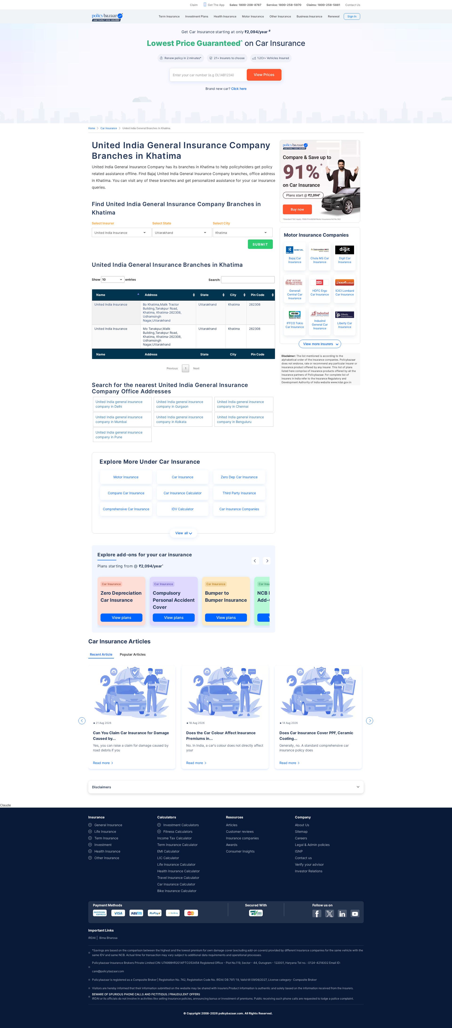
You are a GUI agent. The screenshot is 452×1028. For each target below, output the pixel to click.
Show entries (114, 279)
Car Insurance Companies (239, 509)
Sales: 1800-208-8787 (245, 5)
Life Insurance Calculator (176, 864)
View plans (121, 617)
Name (100, 295)
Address (151, 295)
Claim (194, 5)
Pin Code (257, 295)
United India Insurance (110, 304)
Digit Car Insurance (344, 260)
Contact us (303, 858)
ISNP (299, 851)
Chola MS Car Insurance (320, 260)
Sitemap (301, 831)
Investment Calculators (181, 825)
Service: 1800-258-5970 (283, 5)
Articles (231, 825)
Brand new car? (226, 89)
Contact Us (352, 5)
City (233, 295)
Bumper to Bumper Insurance (226, 596)
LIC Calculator (168, 858)
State (204, 295)
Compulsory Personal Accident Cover (174, 600)
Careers (301, 838)
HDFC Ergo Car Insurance (320, 292)
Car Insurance (109, 128)
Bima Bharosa (108, 938)
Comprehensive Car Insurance (126, 509)
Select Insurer (103, 223)
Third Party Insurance (239, 493)
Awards (231, 845)
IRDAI (92, 938)
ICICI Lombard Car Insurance (344, 292)
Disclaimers (101, 787)
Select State (161, 223)
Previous (172, 368)
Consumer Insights (240, 851)
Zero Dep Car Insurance (239, 477)
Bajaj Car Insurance (294, 260)
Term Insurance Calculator (177, 845)
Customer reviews (240, 831)
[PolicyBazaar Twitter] (329, 913)
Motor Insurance (125, 477)
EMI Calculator (168, 851)
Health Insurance (107, 851)
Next (196, 368)
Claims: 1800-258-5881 (323, 5)
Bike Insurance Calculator (176, 891)
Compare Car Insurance (126, 493)
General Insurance (108, 825)
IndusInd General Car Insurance (320, 324)
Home (91, 128)
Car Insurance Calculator (183, 493)
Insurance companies (242, 838)
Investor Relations (308, 871)
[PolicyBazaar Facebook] (316, 913)
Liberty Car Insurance (344, 325)
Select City (221, 223)
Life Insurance (105, 831)
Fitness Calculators (177, 831)
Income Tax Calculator (174, 838)
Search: (214, 280)
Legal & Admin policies (312, 845)
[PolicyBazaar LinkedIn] (342, 913)
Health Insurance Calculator (178, 871)
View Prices (264, 74)
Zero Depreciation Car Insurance (121, 596)
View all (181, 533)
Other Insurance (106, 858)
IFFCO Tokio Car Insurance (295, 325)
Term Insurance (106, 838)
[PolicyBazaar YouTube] (355, 913)
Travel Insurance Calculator (178, 878)
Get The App (216, 5)
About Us (302, 825)
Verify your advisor (309, 864)
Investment (103, 845)
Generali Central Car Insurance (294, 294)
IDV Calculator (183, 509)
